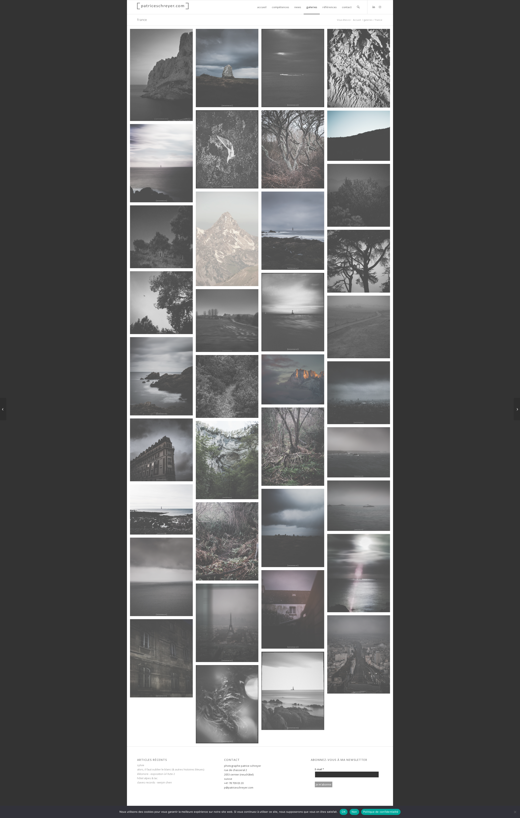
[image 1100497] (163, 76)
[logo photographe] (162, 7)
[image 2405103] (360, 507)
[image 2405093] (229, 69)
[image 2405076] (360, 574)
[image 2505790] (294, 69)
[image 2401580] (229, 461)
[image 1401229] (229, 388)
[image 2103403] (360, 137)
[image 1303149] (163, 238)
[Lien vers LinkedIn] (374, 7)
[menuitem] (262, 7)
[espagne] (517, 409)
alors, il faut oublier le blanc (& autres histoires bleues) (170, 769)
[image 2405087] (229, 543)
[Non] (515, 812)
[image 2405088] (294, 529)
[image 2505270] (229, 624)
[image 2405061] (163, 578)
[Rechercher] (358, 7)
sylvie (140, 765)
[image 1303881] (360, 263)
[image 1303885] (360, 329)
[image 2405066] (163, 377)
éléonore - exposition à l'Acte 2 (156, 774)
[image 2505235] (163, 659)
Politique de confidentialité (381, 811)
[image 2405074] (163, 164)
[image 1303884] (229, 322)
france (142, 19)
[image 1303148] (360, 197)
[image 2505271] (360, 656)
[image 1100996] (229, 240)
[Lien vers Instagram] (380, 7)
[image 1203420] (294, 380)
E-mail (319, 769)
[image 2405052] (294, 610)
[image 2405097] (294, 151)
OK (344, 811)
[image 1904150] (360, 394)
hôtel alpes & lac (147, 778)
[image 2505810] (294, 692)
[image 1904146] (163, 451)
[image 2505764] (294, 313)
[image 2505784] (229, 151)
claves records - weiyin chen (154, 782)
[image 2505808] (229, 705)
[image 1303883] (163, 304)
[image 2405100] (163, 511)
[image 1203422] (360, 70)
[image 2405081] (360, 453)
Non (354, 811)
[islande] (3, 409)
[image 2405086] (294, 448)
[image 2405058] (294, 232)
